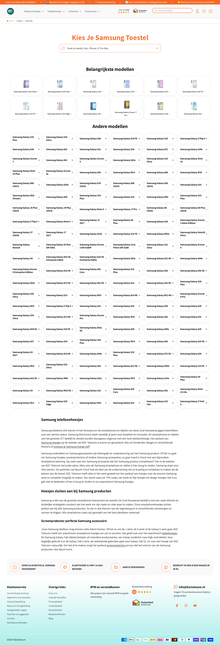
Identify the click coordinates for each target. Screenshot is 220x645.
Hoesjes (19, 21)
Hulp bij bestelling (16, 601)
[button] (172, 10)
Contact (11, 618)
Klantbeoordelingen (17, 622)
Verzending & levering (18, 593)
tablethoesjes (169, 533)
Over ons (53, 593)
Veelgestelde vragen (17, 610)
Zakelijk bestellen (57, 597)
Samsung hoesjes (51, 442)
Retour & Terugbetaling (18, 605)
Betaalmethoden (57, 614)
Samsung (28, 21)
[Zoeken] (157, 48)
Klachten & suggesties (18, 614)
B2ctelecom (19, 639)
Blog (51, 618)
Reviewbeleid (55, 610)
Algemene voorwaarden (19, 597)
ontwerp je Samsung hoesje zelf (71, 446)
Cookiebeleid (55, 605)
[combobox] (172, 10)
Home (11, 21)
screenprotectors (116, 545)
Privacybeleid (55, 601)
